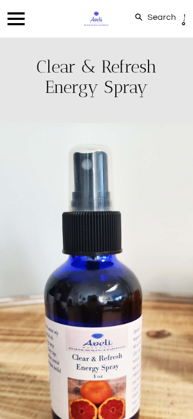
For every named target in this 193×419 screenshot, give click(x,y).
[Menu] (16, 18)
